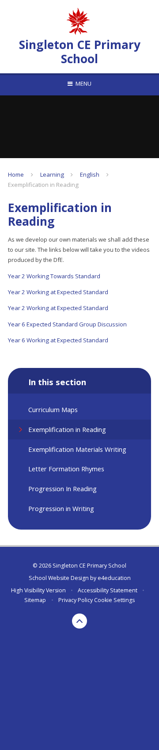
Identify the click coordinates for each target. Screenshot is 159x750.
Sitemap (35, 600)
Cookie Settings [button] (114, 600)
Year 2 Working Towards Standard (54, 276)
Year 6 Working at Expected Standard (58, 340)
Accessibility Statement (107, 590)
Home (16, 174)
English (89, 174)
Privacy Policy (75, 600)
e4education (114, 578)
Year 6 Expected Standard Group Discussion (67, 324)
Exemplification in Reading (43, 185)
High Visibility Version (38, 590)
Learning (52, 174)
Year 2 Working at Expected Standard (58, 292)
